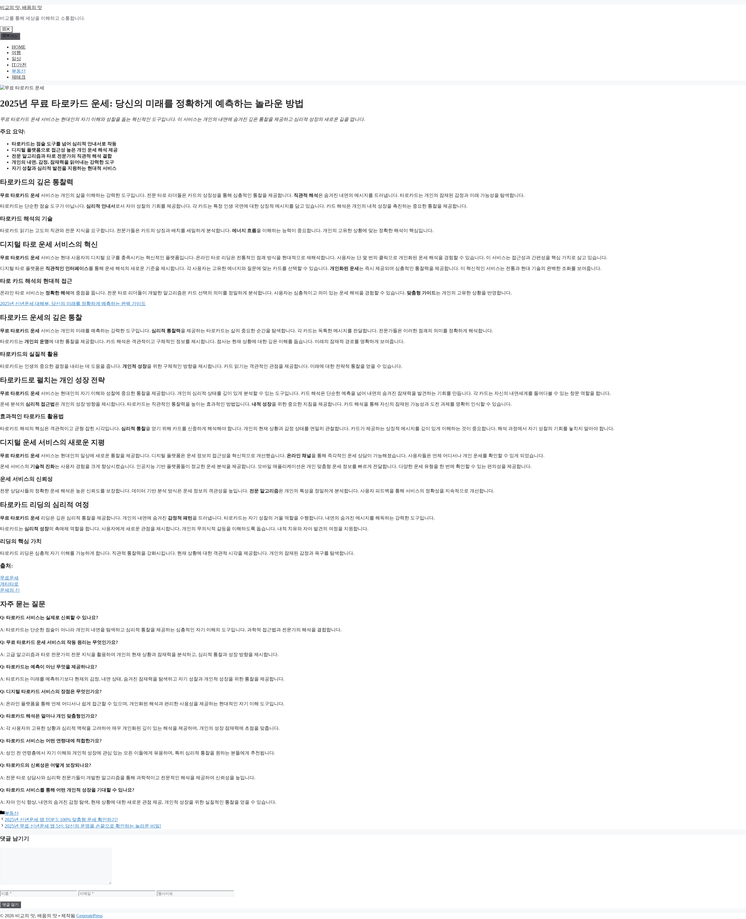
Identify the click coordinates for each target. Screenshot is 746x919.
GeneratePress (89, 915)
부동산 (19, 70)
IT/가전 (19, 64)
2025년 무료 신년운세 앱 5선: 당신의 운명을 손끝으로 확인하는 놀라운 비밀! (83, 825)
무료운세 (9, 577)
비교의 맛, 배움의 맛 (21, 7)
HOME (19, 47)
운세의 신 (10, 590)
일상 (16, 58)
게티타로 (9, 584)
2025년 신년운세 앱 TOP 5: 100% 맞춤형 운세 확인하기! (61, 819)
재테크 (19, 77)
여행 (16, 52)
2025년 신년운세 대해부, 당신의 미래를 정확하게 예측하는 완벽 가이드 (73, 303)
